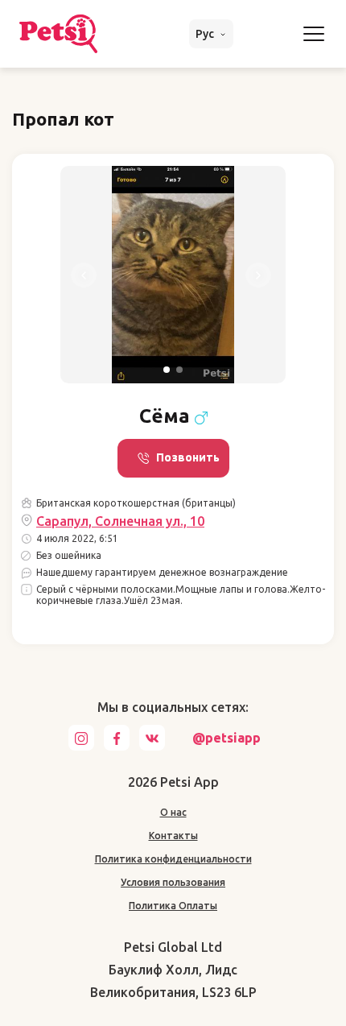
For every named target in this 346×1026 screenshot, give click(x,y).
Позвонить (188, 457)
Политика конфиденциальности (173, 859)
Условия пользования (173, 882)
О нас (173, 812)
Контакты (173, 835)
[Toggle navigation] (313, 34)
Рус (206, 33)
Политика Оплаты (173, 905)
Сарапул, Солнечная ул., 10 (120, 521)
